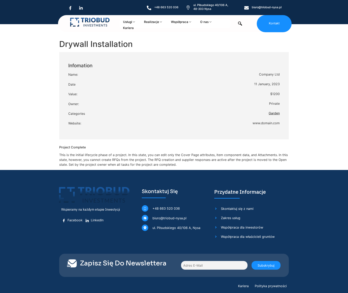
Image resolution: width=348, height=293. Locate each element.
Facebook (74, 220)
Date (72, 84)
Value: (72, 94)
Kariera (128, 28)
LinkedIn (97, 220)
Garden (274, 113)
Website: (74, 123)
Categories (76, 113)
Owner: (73, 104)
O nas (204, 22)
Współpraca (179, 22)
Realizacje (151, 22)
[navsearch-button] (240, 24)
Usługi (127, 22)
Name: (73, 74)
